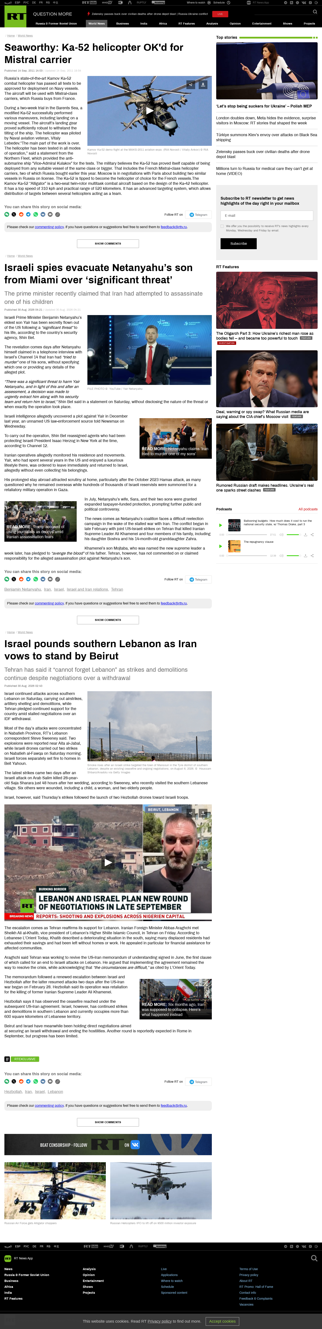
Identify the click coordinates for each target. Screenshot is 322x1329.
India (143, 23)
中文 (55, 2)
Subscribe (238, 243)
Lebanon (55, 1091)
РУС (26, 2)
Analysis (212, 23)
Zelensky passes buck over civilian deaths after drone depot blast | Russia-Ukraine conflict (150, 14)
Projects (309, 23)
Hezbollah (13, 1091)
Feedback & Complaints (255, 1298)
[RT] (89, 3)
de (34, 1246)
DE (34, 2)
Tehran (117, 589)
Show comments (108, 243)
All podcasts (308, 509)
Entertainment (261, 23)
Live (164, 1269)
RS (48, 2)
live (220, 14)
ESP (17, 2)
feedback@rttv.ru (174, 227)
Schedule (167, 1286)
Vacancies (246, 1304)
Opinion (235, 23)
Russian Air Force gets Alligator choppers (30, 1223)
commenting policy (49, 227)
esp (17, 1246)
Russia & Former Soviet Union (56, 23)
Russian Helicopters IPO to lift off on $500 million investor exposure (153, 1223)
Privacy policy (248, 1275)
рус (26, 1246)
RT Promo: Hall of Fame (256, 1286)
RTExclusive (24, 1059)
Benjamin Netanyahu (22, 589)
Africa (163, 23)
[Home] (15, 16)
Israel (59, 589)
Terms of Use (248, 1269)
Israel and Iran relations (87, 589)
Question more (52, 14)
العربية (8, 2)
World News (96, 23)
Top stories (226, 37)
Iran (47, 589)
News (8, 1269)
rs (48, 1246)
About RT (246, 1281)
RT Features (187, 23)
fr (41, 1246)
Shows (287, 23)
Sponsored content (174, 1292)
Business (122, 23)
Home (11, 35)
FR (41, 2)
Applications (169, 1275)
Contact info (247, 1292)
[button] (108, 862)
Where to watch (172, 1281)
